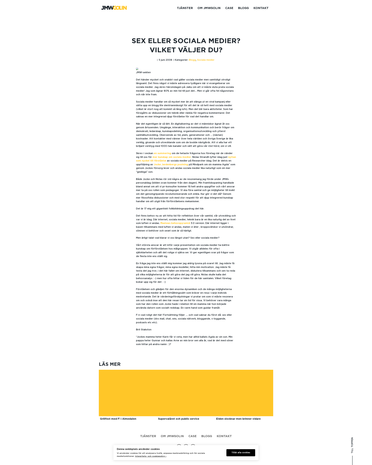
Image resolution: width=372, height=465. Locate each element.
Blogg (243, 8)
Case (229, 8)
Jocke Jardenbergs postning (171, 164)
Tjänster (185, 8)
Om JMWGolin (209, 8)
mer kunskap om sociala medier (172, 157)
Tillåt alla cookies (240, 453)
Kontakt (261, 8)
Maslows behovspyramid (175, 223)
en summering (162, 153)
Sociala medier (205, 60)
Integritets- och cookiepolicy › (150, 456)
